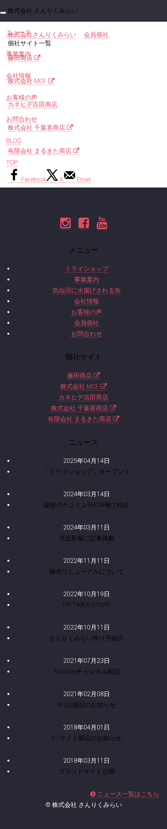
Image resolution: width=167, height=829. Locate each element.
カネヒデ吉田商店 (83, 397)
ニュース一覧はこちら (127, 794)
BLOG (13, 140)
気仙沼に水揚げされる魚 (86, 290)
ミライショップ (86, 268)
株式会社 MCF (80, 386)
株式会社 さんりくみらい (43, 10)
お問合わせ (21, 119)
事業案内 (18, 54)
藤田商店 (80, 375)
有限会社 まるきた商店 (80, 419)
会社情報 (18, 75)
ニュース (18, 32)
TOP (12, 162)
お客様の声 (21, 97)
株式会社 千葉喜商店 (80, 408)
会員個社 (86, 323)
